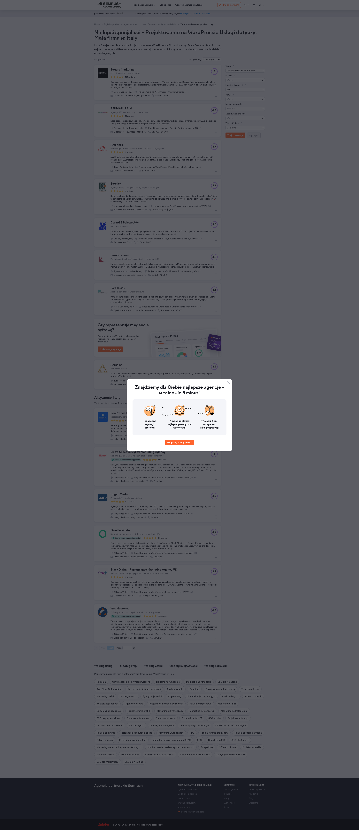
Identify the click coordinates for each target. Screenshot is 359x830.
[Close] (228, 382)
